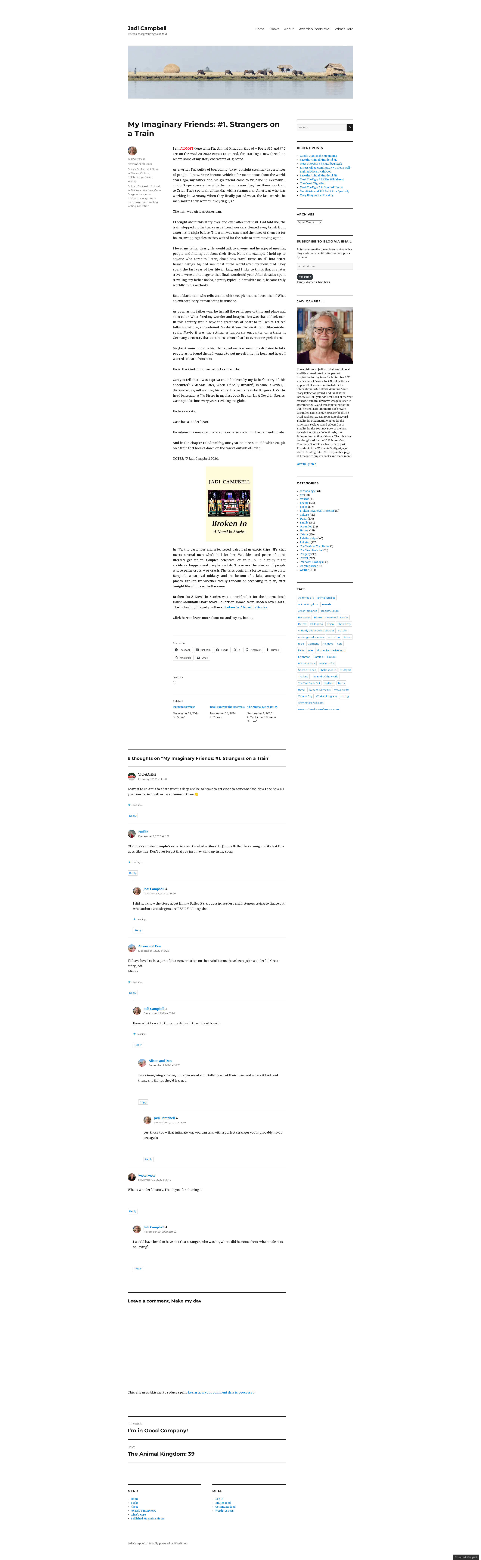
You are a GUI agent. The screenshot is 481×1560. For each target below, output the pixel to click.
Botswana (304, 617)
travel (301, 689)
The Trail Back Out (311, 550)
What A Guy (305, 696)
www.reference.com (311, 702)
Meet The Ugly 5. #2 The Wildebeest (322, 179)
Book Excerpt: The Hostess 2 (227, 707)
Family (304, 522)
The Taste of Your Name (315, 546)
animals (326, 604)
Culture (144, 173)
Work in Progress (326, 696)
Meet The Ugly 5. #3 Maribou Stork (321, 163)
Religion (305, 542)
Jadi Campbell (147, 28)
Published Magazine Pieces (148, 1518)
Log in (219, 1498)
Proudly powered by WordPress (168, 1543)
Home (260, 29)
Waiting (153, 201)
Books (274, 29)
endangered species (311, 637)
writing (344, 696)
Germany (313, 643)
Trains (137, 201)
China (330, 623)
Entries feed (223, 1502)
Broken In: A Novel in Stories (245, 607)
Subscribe (305, 277)
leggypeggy (146, 1175)
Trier (144, 201)
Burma (302, 623)
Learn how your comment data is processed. (221, 1392)
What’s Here (344, 29)
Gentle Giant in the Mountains (318, 155)
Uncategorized (309, 566)
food (301, 643)
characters (146, 190)
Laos (301, 650)
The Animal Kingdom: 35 (262, 707)
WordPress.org (224, 1510)
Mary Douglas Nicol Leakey (317, 195)
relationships (326, 663)
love (141, 194)
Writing (132, 180)
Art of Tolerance (307, 610)
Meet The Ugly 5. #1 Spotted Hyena (321, 187)
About (289, 29)
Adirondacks (306, 597)
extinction (333, 637)
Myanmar (304, 656)
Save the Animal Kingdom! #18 (318, 175)
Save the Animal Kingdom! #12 (318, 159)
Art (302, 495)
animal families (326, 597)
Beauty (304, 503)
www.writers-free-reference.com (318, 709)
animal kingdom (308, 604)
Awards (304, 499)
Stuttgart (345, 669)
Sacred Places (307, 669)
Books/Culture (330, 610)
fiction (347, 637)
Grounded (306, 526)
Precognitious (306, 663)
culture (342, 630)
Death (303, 518)
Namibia (318, 656)
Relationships (136, 177)
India (339, 643)
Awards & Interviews (314, 29)
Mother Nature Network (331, 650)
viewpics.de (341, 689)
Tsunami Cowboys (184, 707)
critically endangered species (316, 630)
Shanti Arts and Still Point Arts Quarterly (324, 191)
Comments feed (225, 1506)
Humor (304, 530)
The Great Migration (312, 183)
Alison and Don (149, 946)
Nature (304, 534)
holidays (328, 643)
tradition (329, 683)
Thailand (303, 676)
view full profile (306, 464)
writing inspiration (138, 205)
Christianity (344, 623)
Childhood (316, 623)
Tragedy (305, 554)
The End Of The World (325, 676)
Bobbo (132, 186)
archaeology (307, 491)
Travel (148, 177)
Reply (132, 815)
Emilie (143, 832)
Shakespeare (328, 669)
